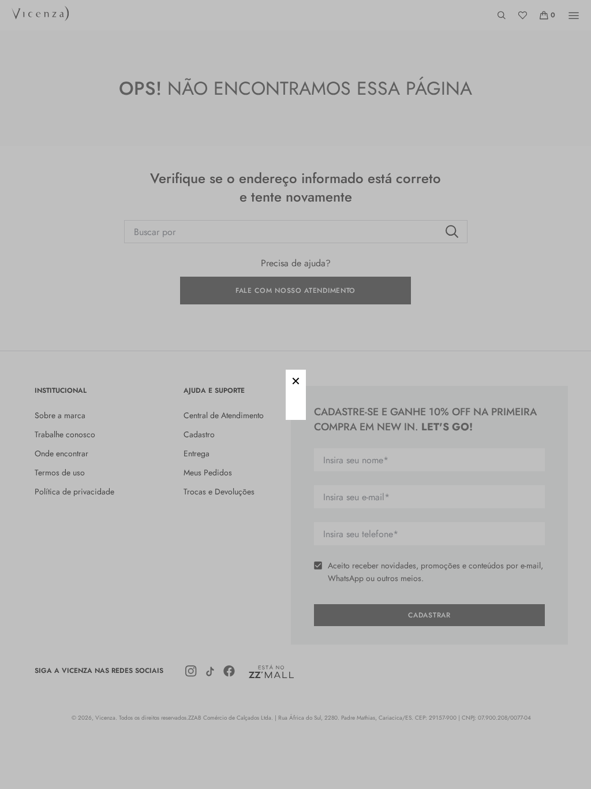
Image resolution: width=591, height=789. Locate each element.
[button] (296, 380)
